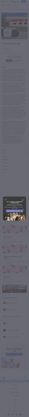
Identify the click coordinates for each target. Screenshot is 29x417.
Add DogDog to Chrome (13, 211)
